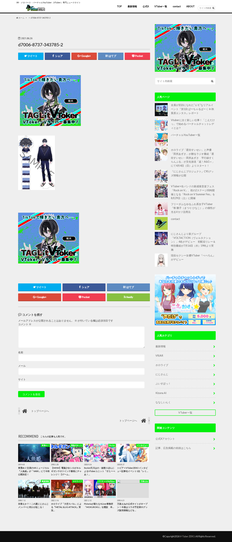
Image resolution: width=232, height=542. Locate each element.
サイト (22, 379)
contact (177, 6)
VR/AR (159, 355)
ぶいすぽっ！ (163, 383)
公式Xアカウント (165, 438)
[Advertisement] (116, 100)
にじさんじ (162, 374)
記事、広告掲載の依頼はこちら (173, 447)
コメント (24, 324)
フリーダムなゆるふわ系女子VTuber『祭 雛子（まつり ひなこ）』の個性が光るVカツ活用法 (193, 208)
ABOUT (190, 6)
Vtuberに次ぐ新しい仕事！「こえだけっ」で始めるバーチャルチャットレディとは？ (193, 123)
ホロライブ (162, 365)
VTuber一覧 (160, 6)
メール (22, 365)
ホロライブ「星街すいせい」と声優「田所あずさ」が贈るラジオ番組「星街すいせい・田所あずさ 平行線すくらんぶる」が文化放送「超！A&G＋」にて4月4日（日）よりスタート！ (193, 157)
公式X (146, 6)
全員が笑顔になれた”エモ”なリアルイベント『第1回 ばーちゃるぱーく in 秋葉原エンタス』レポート (192, 108)
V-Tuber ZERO (187, 536)
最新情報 (132, 6)
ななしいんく (163, 402)
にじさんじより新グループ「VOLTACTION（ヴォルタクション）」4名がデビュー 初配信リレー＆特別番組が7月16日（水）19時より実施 (193, 241)
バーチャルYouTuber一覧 (185, 134)
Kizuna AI (161, 392)
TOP (119, 6)
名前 (20, 352)
